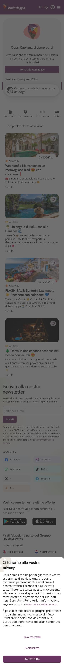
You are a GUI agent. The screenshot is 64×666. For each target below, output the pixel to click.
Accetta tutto (32, 659)
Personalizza (32, 648)
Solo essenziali (32, 637)
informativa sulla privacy (41, 604)
